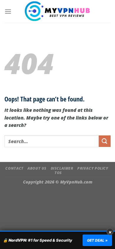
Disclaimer (62, 168)
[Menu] (8, 11)
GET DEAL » (97, 240)
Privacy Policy (92, 168)
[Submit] (105, 141)
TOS (58, 172)
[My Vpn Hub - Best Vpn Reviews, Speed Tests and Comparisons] (58, 11)
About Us (37, 168)
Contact (14, 168)
